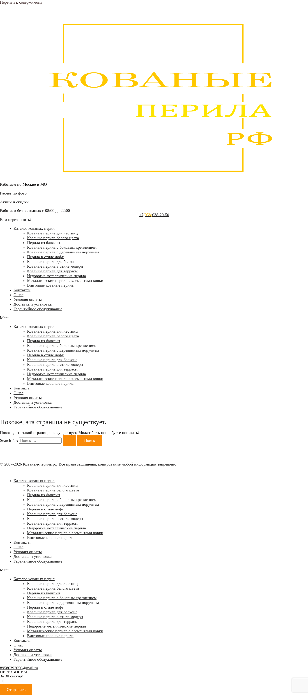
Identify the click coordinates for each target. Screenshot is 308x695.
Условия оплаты (28, 299)
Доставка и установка (33, 304)
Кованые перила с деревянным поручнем (63, 252)
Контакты (22, 290)
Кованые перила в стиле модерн (55, 266)
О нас (18, 294)
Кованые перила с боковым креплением (62, 247)
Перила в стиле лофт (45, 257)
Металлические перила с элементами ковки (65, 280)
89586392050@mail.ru (19, 668)
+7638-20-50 (154, 215)
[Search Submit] (69, 440)
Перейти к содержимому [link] (21, 2)
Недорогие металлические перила (56, 275)
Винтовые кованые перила (50, 285)
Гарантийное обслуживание (38, 309)
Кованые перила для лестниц (52, 233)
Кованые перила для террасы (52, 271)
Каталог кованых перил (34, 228)
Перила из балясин (43, 242)
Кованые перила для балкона (52, 261)
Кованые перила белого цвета (53, 238)
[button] (154, 317)
